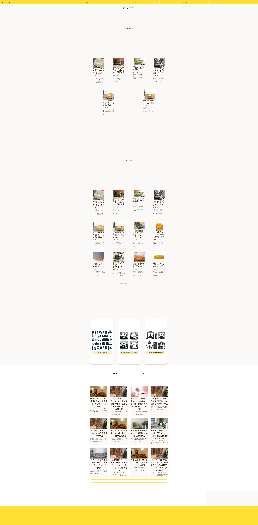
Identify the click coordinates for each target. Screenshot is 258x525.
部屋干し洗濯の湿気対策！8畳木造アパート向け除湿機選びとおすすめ (159, 434)
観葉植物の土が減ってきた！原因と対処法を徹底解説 (139, 433)
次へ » (134, 283)
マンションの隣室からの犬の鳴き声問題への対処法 (98, 433)
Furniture (86, 2)
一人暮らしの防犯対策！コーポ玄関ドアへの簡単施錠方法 (118, 433)
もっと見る (129, 481)
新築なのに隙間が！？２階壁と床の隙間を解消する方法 (159, 401)
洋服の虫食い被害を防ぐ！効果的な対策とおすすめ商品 (139, 462)
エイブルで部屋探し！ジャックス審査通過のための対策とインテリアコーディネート (159, 465)
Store (232, 2)
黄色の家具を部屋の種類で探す (156, 352)
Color (37, 2)
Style (135, 2)
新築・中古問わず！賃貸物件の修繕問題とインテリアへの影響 (98, 402)
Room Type (184, 2)
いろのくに (6, 2)
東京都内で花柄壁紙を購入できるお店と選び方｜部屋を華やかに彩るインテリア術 (139, 403)
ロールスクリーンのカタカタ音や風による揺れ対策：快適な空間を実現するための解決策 (118, 403)
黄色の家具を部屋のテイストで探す (129, 352)
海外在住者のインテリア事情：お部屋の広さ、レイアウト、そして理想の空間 (118, 465)
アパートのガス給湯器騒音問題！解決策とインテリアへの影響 (98, 463)
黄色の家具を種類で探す (102, 352)
